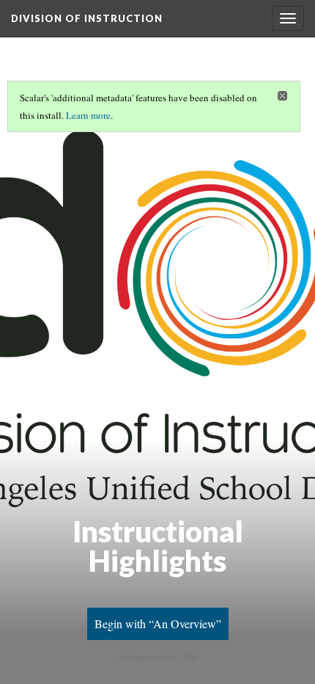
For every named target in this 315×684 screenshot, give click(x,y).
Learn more (88, 115)
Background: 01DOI (157, 657)
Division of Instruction (87, 18)
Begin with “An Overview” (157, 623)
